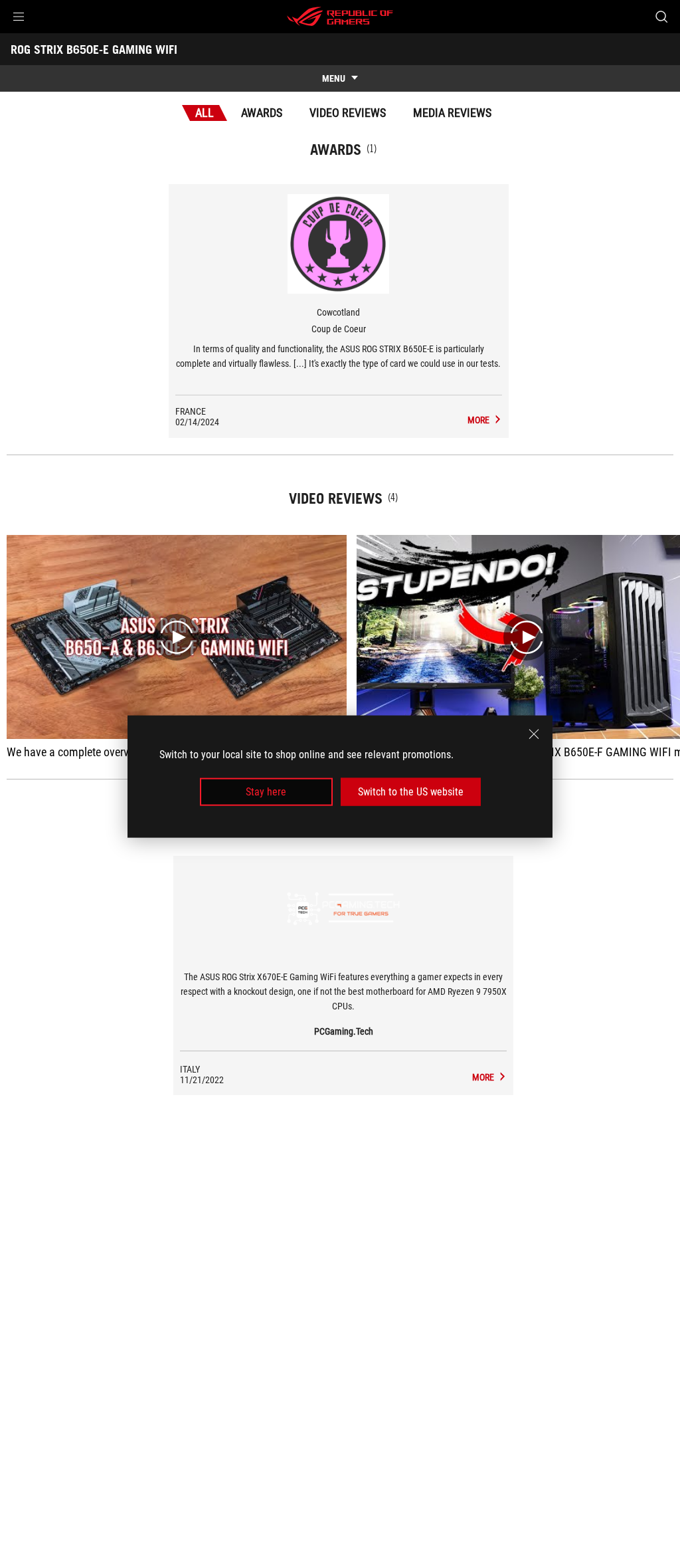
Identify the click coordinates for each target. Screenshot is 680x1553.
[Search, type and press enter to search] (661, 16)
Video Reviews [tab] (347, 113)
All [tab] (204, 113)
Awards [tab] (261, 113)
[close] (534, 734)
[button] (19, 17)
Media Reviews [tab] (452, 113)
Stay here (266, 791)
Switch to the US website (411, 791)
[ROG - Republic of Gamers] (340, 17)
